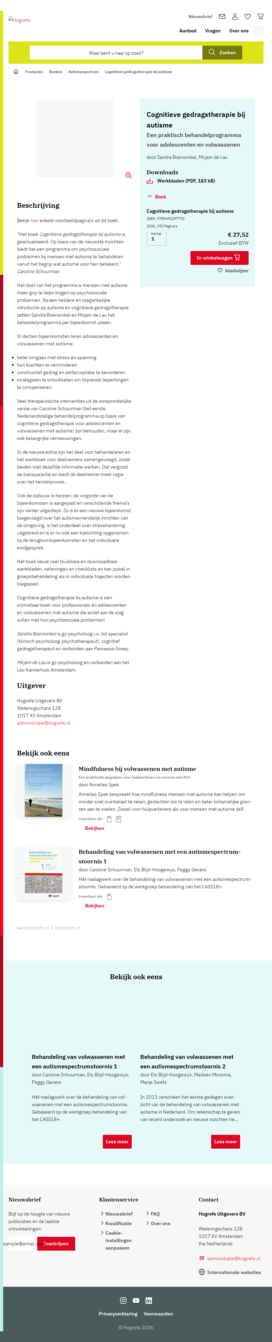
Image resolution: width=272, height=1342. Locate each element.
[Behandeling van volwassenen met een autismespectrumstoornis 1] (43, 873)
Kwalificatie (118, 1223)
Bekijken (94, 828)
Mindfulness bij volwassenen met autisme (137, 768)
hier (35, 220)
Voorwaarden (158, 1314)
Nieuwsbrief (200, 16)
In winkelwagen (215, 258)
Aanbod (188, 31)
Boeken (55, 71)
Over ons (239, 31)
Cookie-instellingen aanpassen (118, 1240)
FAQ (155, 1214)
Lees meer (117, 1142)
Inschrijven (56, 1244)
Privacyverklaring (118, 1314)
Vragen (213, 31)
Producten (34, 71)
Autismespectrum (83, 71)
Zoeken (227, 52)
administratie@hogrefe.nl (43, 723)
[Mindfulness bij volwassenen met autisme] (43, 790)
